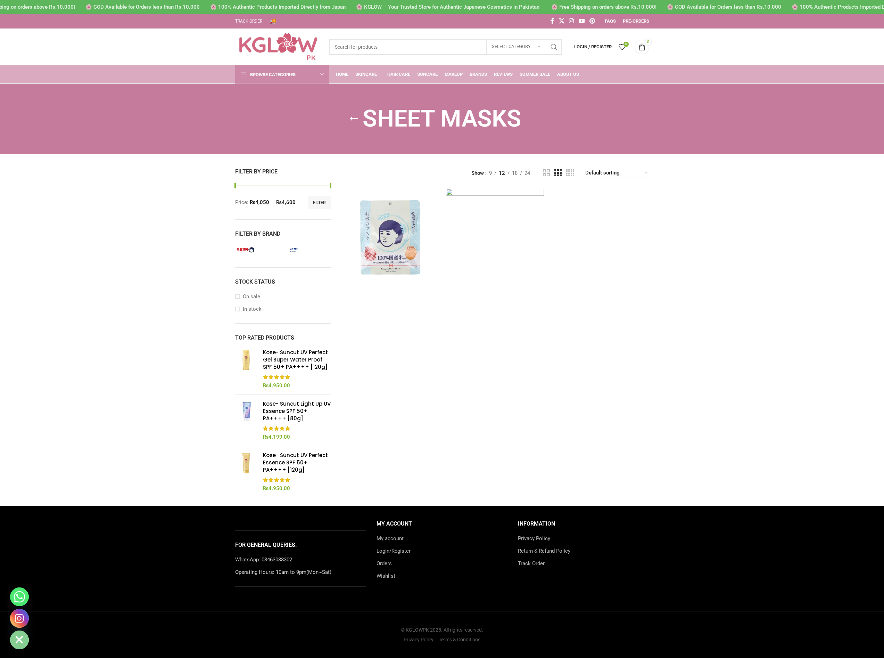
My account (390, 538)
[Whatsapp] (19, 596)
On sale (251, 296)
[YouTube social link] (581, 21)
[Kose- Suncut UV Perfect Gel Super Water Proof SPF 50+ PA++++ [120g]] (246, 369)
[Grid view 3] (557, 173)
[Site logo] (278, 46)
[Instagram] (19, 618)
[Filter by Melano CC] (306, 250)
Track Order (531, 563)
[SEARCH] (554, 47)
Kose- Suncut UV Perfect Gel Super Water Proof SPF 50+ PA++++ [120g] (295, 360)
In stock (252, 309)
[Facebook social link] (552, 21)
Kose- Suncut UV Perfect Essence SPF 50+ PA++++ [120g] (295, 462)
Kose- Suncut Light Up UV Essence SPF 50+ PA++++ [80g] (297, 411)
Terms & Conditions (459, 639)
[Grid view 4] (570, 173)
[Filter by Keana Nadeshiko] (257, 250)
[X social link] (561, 21)
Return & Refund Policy (544, 551)
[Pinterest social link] (592, 21)
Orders (384, 563)
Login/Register (394, 551)
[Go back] (354, 119)
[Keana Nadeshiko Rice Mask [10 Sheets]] (390, 238)
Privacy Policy (534, 538)
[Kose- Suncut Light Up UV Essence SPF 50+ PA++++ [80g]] (246, 420)
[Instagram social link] (571, 21)
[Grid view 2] (546, 173)
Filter (319, 202)
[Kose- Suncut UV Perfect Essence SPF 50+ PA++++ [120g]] (246, 472)
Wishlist (386, 576)
